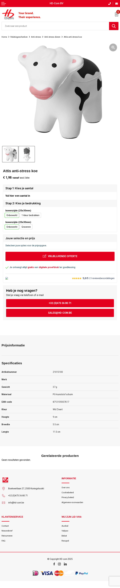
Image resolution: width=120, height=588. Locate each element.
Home (4, 37)
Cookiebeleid (68, 492)
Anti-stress (36, 37)
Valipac (65, 531)
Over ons (66, 487)
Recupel (65, 541)
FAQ (3, 541)
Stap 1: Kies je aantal (19, 188)
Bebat (64, 536)
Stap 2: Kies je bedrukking (23, 203)
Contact (5, 526)
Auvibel (65, 526)
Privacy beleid (68, 497)
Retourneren (7, 536)
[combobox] (55, 26)
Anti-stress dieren (52, 37)
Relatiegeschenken (19, 37)
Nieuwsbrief (7, 531)
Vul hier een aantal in (17, 195)
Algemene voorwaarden (72, 502)
